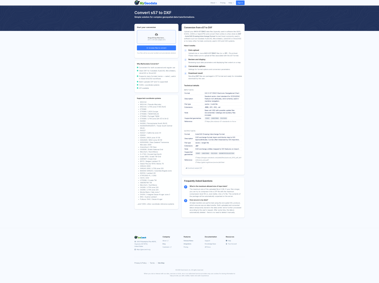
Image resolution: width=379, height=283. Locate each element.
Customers (166, 247)
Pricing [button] (222, 3)
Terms (152, 263)
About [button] (212, 3)
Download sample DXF (194, 168)
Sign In (240, 3)
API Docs (208, 247)
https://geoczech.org (143, 249)
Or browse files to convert (156, 48)
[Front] (145, 2)
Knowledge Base (210, 244)
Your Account (232, 244)
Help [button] (230, 3)
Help (229, 241)
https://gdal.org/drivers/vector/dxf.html (210, 162)
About (165, 241)
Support (207, 241)
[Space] (140, 237)
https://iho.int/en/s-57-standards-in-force (221, 121)
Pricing (186, 247)
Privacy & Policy (140, 263)
